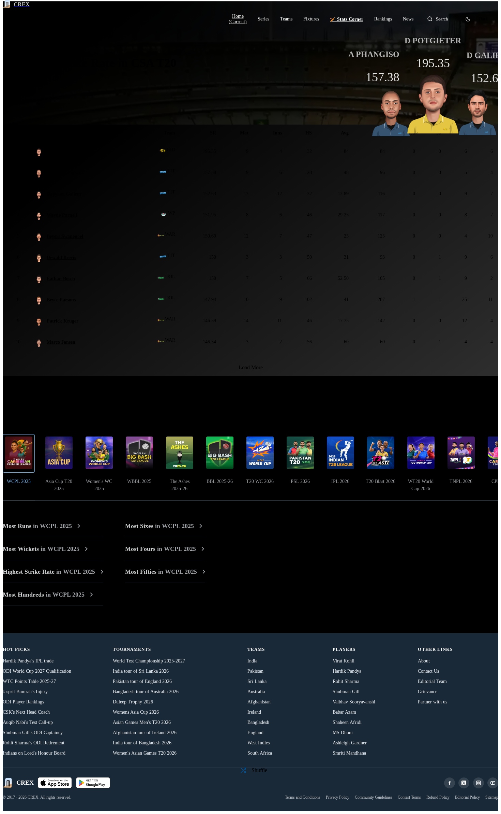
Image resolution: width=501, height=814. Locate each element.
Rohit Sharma (346, 681)
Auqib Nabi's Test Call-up (28, 722)
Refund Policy (438, 797)
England (255, 732)
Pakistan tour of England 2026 (142, 681)
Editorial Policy (467, 797)
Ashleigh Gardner (350, 742)
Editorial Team (432, 681)
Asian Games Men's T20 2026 (142, 722)
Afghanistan (259, 701)
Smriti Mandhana (349, 753)
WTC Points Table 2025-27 (29, 681)
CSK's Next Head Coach (26, 712)
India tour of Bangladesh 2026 (142, 742)
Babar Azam (344, 712)
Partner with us (432, 701)
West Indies (258, 742)
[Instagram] (478, 782)
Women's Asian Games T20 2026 (145, 753)
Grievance (427, 691)
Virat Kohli (343, 660)
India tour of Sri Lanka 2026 (141, 671)
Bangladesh (258, 722)
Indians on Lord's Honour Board (34, 753)
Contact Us (428, 671)
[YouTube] (492, 782)
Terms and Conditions (302, 797)
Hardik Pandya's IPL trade (28, 660)
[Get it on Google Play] (93, 783)
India (252, 660)
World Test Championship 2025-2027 (149, 660)
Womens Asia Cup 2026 (136, 712)
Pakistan (255, 671)
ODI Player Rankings (23, 701)
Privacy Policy (337, 797)
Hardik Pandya (347, 671)
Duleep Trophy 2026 (133, 701)
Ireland (254, 712)
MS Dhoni (343, 732)
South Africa (259, 753)
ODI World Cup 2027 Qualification (37, 671)
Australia (256, 691)
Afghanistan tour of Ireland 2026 (145, 732)
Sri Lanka (257, 681)
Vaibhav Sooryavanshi (354, 701)
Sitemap (491, 797)
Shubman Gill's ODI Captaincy (33, 732)
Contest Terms (409, 797)
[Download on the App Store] (55, 783)
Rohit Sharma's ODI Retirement (33, 742)
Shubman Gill (346, 691)
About (424, 660)
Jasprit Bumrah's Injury (25, 691)
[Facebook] (449, 782)
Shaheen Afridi (347, 722)
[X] (463, 782)
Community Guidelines (373, 797)
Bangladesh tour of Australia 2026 (146, 691)
